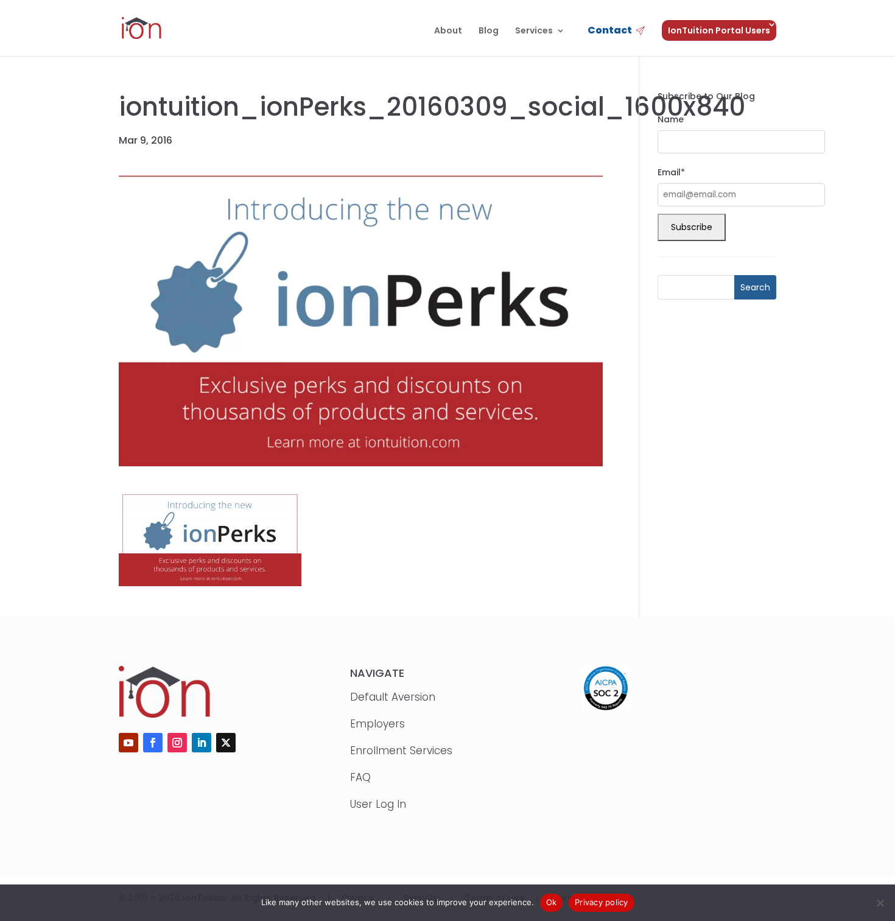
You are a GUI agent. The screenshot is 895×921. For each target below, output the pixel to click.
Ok (551, 902)
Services (534, 31)
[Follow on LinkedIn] (201, 742)
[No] (880, 903)
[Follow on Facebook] (153, 742)
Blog (489, 31)
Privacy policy (601, 902)
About (448, 31)
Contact (610, 31)
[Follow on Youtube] (128, 742)
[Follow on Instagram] (177, 742)
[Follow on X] (226, 742)
